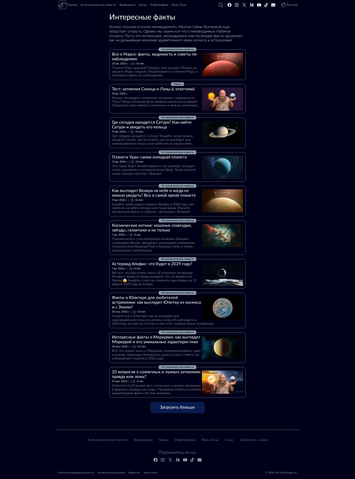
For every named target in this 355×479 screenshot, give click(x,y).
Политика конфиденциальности (76, 472)
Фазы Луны (210, 440)
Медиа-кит (134, 472)
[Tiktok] (266, 5)
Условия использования (111, 472)
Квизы (163, 440)
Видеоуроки (143, 440)
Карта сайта (151, 472)
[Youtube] (259, 5)
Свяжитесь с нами (254, 440)
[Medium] (252, 5)
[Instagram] (237, 5)
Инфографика (185, 440)
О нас (229, 440)
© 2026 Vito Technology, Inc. (281, 472)
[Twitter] (244, 5)
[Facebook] (229, 5)
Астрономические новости (108, 440)
